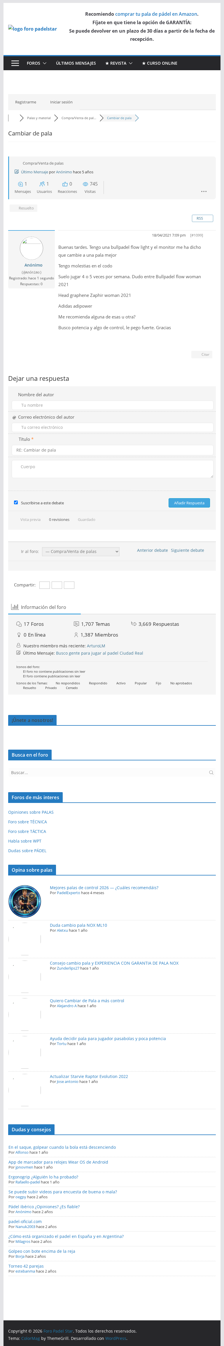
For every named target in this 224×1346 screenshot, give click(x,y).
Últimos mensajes (76, 63)
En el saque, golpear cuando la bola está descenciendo (62, 1147)
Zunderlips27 (68, 968)
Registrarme (25, 102)
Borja (19, 1256)
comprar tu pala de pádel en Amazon (156, 14)
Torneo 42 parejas (26, 1266)
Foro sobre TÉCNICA (27, 821)
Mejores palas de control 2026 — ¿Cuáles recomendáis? (104, 887)
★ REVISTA (115, 63)
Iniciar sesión (61, 102)
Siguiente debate (188, 550)
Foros (33, 63)
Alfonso (22, 1152)
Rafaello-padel (27, 1182)
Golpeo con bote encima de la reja (41, 1251)
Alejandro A (67, 1005)
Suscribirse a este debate (42, 502)
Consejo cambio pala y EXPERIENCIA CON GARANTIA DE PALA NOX (114, 963)
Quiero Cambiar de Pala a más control (87, 1000)
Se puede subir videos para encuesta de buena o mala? (62, 1192)
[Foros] (14, 118)
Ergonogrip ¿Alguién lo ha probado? (43, 1177)
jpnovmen (24, 1167)
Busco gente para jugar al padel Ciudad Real (99, 653)
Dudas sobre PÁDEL (27, 850)
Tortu (61, 1043)
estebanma (25, 1271)
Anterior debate (151, 550)
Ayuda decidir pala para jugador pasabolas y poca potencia (108, 1038)
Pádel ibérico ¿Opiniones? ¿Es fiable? (44, 1206)
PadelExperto (68, 892)
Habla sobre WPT (24, 841)
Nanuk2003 (25, 1226)
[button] (43, 63)
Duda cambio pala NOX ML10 (78, 925)
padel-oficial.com (25, 1221)
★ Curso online (159, 63)
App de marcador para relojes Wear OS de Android (58, 1162)
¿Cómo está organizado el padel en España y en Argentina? (66, 1236)
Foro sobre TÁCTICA (27, 831)
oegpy (20, 1196)
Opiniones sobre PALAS (31, 812)
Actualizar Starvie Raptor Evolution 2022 (89, 1076)
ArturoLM (96, 646)
